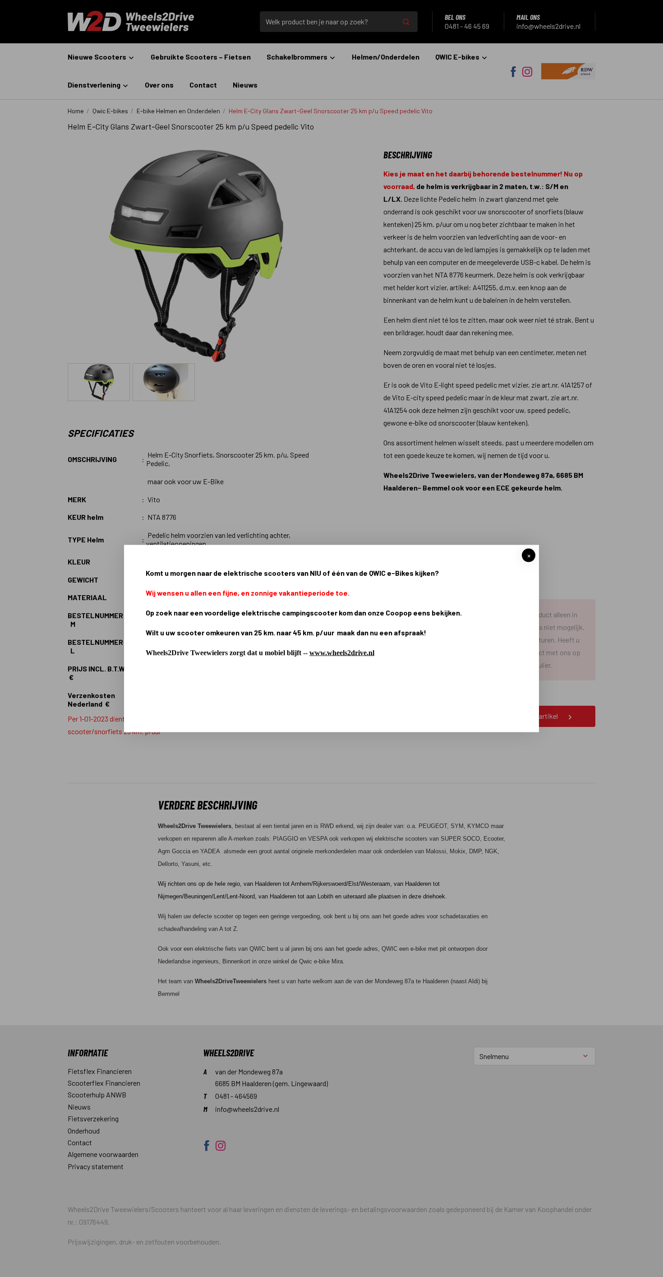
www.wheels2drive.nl (341, 653)
